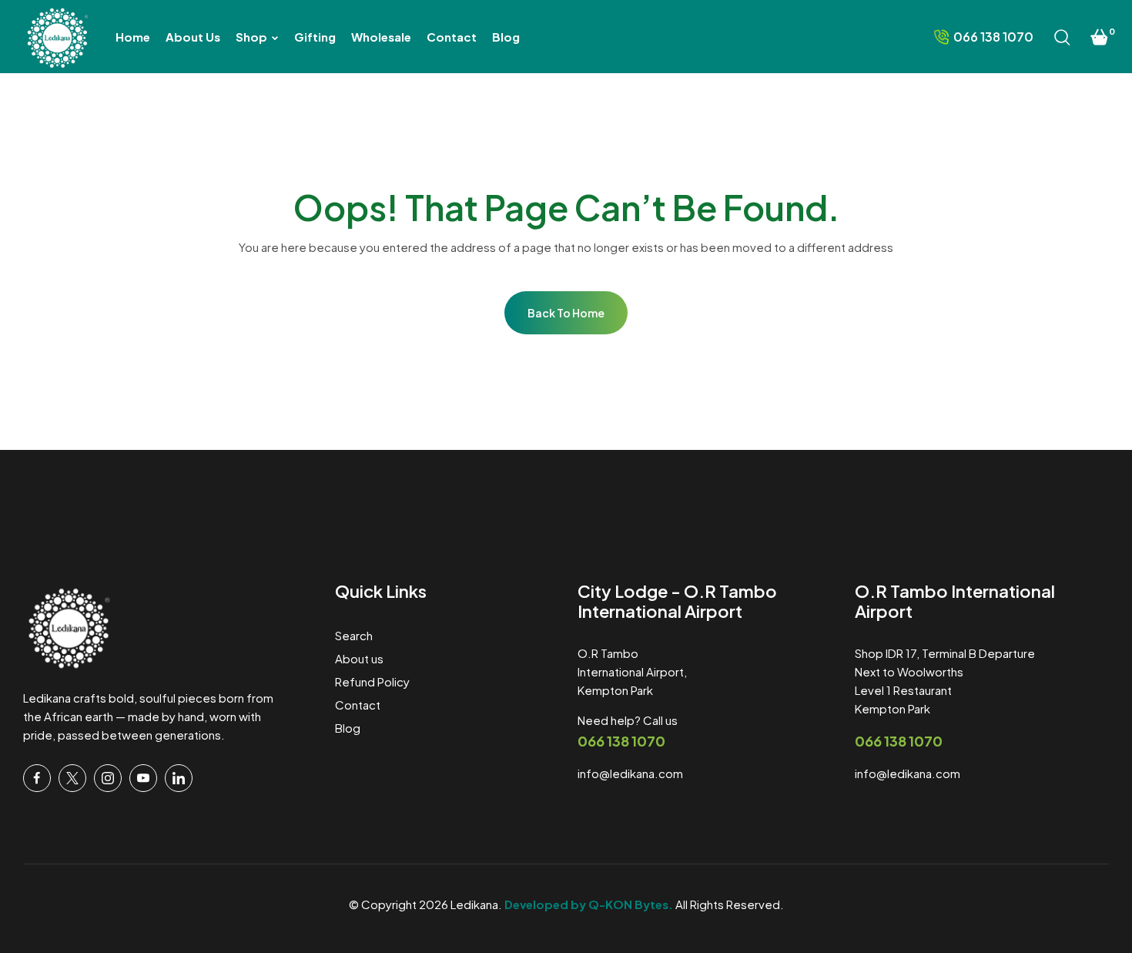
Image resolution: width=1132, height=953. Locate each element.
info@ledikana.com (630, 773)
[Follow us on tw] (72, 778)
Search (354, 635)
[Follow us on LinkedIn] (178, 778)
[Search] (1062, 37)
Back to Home (566, 313)
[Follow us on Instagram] (108, 778)
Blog (347, 727)
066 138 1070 (621, 741)
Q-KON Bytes (628, 904)
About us (359, 658)
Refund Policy (372, 681)
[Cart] (1099, 37)
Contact (357, 704)
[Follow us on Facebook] (37, 778)
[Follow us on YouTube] (143, 778)
